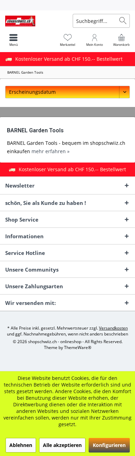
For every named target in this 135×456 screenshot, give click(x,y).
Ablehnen (20, 445)
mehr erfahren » (51, 151)
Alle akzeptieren (62, 445)
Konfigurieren (109, 445)
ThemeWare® (77, 347)
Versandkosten (113, 328)
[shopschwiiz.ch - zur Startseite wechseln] (33, 21)
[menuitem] (67, 5)
